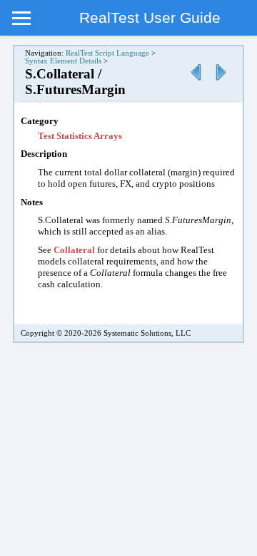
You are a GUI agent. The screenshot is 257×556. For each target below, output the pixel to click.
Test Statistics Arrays (80, 135)
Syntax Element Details (63, 61)
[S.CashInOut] (195, 82)
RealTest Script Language (107, 53)
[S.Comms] (220, 82)
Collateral (74, 249)
